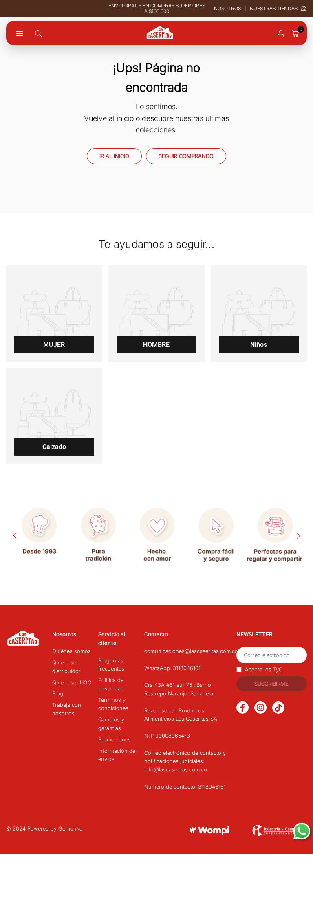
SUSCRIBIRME (271, 683)
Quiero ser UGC (71, 682)
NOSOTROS (227, 8)
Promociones (114, 739)
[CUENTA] (280, 32)
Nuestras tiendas (274, 8)
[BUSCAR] (38, 32)
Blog (57, 693)
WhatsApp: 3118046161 (172, 668)
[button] (295, 32)
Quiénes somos (71, 651)
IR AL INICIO (114, 156)
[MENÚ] (19, 32)
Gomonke (70, 828)
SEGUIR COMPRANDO (186, 156)
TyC (277, 669)
